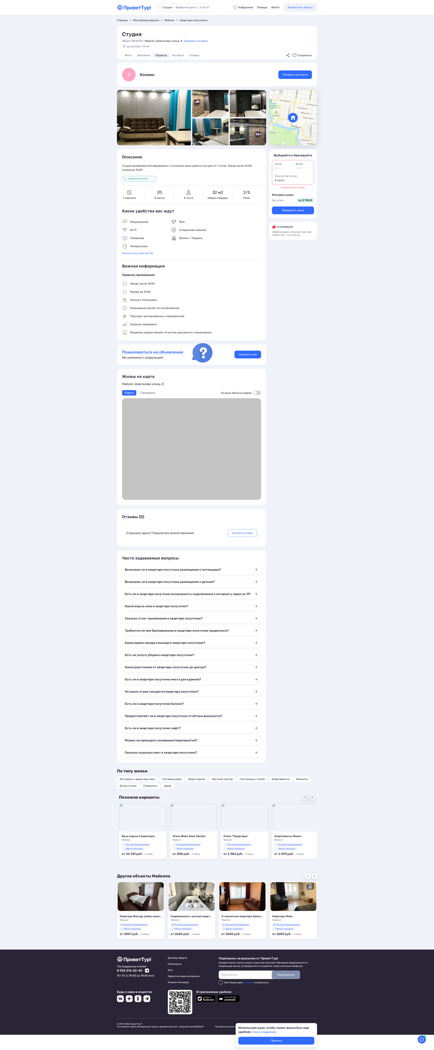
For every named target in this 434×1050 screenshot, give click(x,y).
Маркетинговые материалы (184, 976)
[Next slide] (312, 797)
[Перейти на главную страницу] (134, 9)
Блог (170, 970)
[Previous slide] (305, 797)
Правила (161, 55)
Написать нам (248, 354)
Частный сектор (222, 779)
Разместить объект (300, 7)
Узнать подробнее (264, 1032)
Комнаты (302, 779)
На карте (178, 55)
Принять (276, 1040)
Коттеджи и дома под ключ (137, 779)
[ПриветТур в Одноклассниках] (138, 998)
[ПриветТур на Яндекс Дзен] (129, 998)
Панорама (147, 393)
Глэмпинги (150, 785)
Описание (143, 55)
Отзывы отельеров (178, 982)
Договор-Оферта (177, 958)
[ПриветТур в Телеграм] (146, 998)
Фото (128, 55)
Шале (167, 785)
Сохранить (305, 55)
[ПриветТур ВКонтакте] (120, 998)
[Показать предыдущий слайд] (307, 876)
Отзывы (194, 55)
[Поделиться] (288, 55)
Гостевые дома (172, 779)
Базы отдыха (196, 779)
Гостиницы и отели (252, 779)
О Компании (175, 964)
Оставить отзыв (242, 533)
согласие (248, 982)
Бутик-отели (128, 785)
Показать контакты (295, 74)
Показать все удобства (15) (137, 253)
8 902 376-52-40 (129, 970)
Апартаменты (280, 779)
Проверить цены (293, 210)
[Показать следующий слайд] (314, 876)
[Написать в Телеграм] (147, 971)
